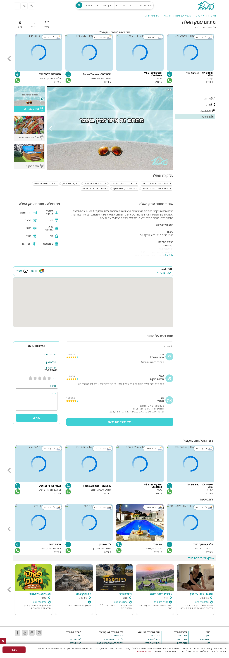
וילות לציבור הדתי (152, 642)
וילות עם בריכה (117, 635)
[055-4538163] (68, 74)
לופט (79, 635)
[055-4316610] (169, 74)
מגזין (208, 635)
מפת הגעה (205, 110)
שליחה (36, 417)
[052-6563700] (17, 544)
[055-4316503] (17, 74)
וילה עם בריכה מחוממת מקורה (110, 642)
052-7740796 (121, 602)
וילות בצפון (182, 635)
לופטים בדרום (75, 642)
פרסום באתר (204, 639)
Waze (19, 270)
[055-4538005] (169, 544)
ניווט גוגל (34, 270)
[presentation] (9, 58)
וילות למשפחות (153, 639)
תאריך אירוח (51, 368)
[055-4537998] (119, 544)
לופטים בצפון (75, 639)
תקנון (208, 642)
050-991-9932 (161, 602)
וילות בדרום (182, 642)
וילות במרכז (182, 639)
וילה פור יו (212, 15)
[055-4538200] (68, 544)
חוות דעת (206, 117)
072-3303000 (202, 602)
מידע (208, 104)
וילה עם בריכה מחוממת (113, 639)
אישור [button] (14, 650)
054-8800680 (40, 602)
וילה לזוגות (155, 635)
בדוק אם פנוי (169, 80)
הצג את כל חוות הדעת (119, 422)
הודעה (53, 394)
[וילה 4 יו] (206, 5)
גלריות (208, 98)
